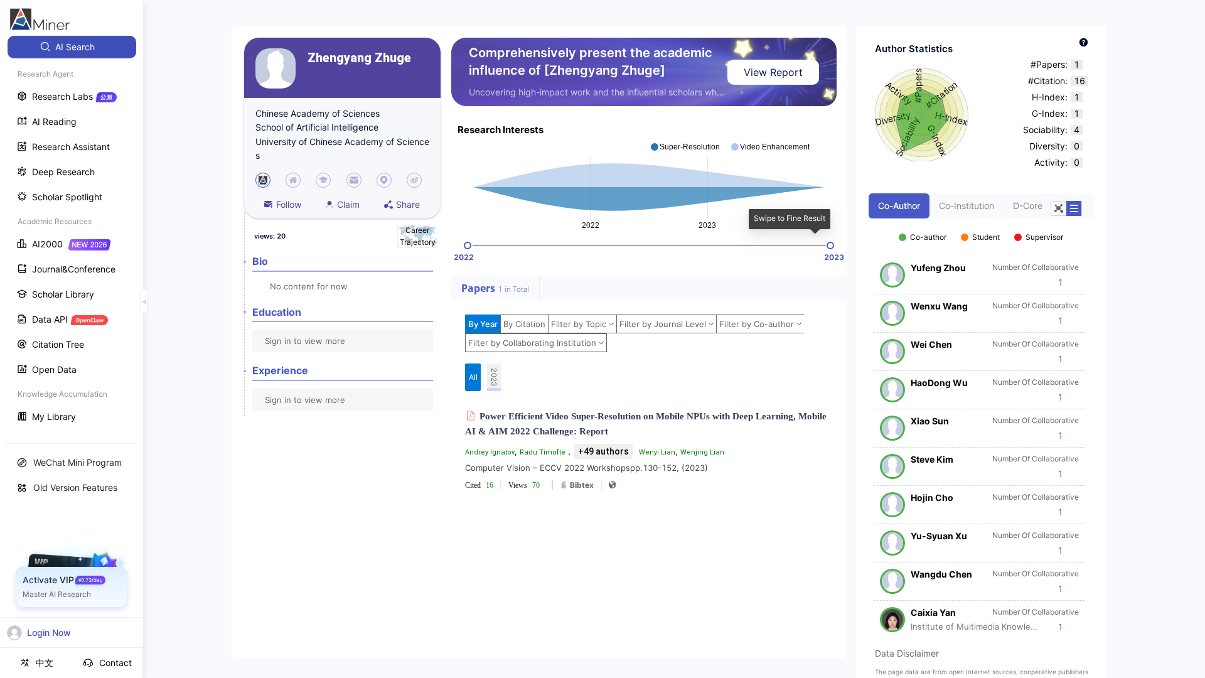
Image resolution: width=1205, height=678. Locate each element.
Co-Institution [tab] (966, 205)
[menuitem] (72, 47)
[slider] (467, 245)
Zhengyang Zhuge (359, 58)
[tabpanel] (982, 425)
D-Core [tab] (1027, 205)
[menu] (72, 233)
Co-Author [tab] (899, 205)
